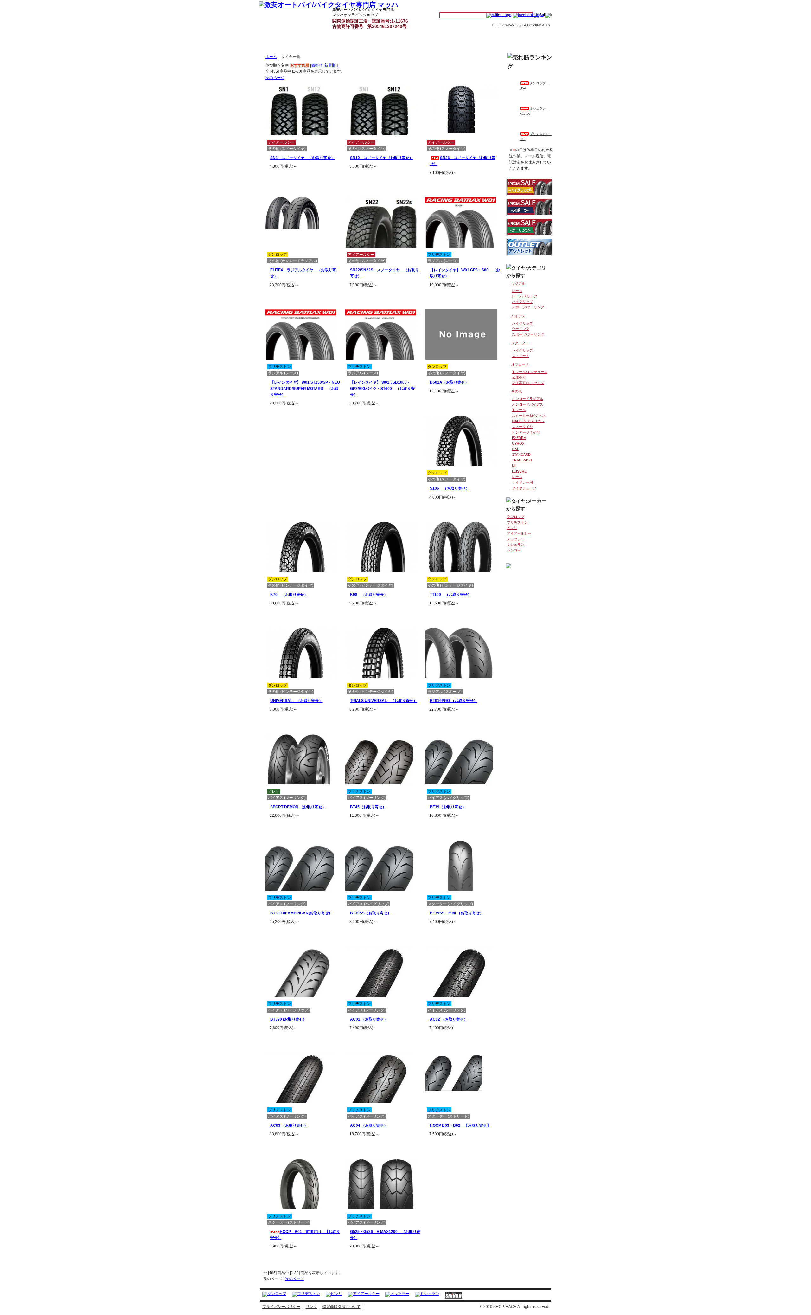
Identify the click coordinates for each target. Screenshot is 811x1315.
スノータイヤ (522, 427)
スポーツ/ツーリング (528, 307)
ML (514, 465)
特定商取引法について (341, 1307)
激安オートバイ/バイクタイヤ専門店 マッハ (274, 16)
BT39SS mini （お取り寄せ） (456, 913)
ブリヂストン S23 (536, 136)
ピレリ (512, 528)
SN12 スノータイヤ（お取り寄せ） (381, 158)
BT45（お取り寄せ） (368, 807)
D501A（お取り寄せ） (449, 382)
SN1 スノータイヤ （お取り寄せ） (302, 158)
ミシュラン (515, 544)
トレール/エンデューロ (530, 372)
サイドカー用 (522, 482)
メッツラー (515, 539)
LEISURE (519, 471)
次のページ (274, 77)
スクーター (520, 343)
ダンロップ (515, 517)
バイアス (518, 316)
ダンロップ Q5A (534, 85)
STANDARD (521, 454)
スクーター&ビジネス (529, 415)
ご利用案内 (417, 16)
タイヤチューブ (524, 488)
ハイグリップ (522, 302)
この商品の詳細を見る (306, 177)
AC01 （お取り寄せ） (369, 1019)
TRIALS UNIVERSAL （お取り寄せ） (383, 701)
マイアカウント (456, 5)
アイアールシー (519, 533)
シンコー (514, 550)
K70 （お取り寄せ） (289, 594)
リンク (311, 1307)
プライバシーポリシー (281, 1307)
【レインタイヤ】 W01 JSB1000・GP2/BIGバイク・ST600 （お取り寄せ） (382, 388)
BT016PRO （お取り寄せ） (453, 701)
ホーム (271, 57)
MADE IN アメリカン (528, 421)
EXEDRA (519, 438)
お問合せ (532, 5)
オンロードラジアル (527, 399)
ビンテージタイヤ (526, 432)
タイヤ (310, 16)
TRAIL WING (522, 460)
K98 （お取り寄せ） (369, 594)
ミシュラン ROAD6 (534, 111)
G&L (515, 449)
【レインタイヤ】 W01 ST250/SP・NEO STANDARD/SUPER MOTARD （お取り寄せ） (305, 388)
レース (517, 291)
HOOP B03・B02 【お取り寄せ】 (460, 1125)
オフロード (520, 364)
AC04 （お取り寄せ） (369, 1125)
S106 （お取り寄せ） (449, 488)
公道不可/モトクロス (528, 383)
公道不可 (519, 377)
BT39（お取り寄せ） (448, 807)
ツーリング (520, 329)
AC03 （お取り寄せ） (289, 1125)
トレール (519, 410)
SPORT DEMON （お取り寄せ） (298, 807)
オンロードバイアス (527, 404)
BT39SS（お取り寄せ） (370, 913)
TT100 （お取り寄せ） (450, 594)
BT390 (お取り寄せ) (287, 1019)
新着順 (330, 65)
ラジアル (518, 283)
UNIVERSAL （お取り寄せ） (296, 701)
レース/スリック (524, 296)
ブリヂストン (517, 522)
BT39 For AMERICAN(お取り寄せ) (300, 913)
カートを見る (495, 5)
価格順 (316, 65)
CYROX (518, 443)
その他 (516, 391)
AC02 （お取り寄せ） (449, 1019)
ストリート (520, 356)
